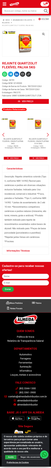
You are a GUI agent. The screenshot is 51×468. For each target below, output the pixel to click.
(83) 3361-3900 (27, 392)
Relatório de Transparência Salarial (25, 341)
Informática (25, 370)
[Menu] (4, 4)
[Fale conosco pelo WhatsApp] (44, 454)
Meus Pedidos (16, 303)
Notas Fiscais (16, 308)
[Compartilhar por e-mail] (22, 74)
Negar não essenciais (30, 457)
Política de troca (25, 337)
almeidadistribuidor (27, 400)
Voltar (45, 19)
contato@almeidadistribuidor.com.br (27, 396)
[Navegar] (3, 134)
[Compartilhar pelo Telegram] (10, 74)
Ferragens (25, 358)
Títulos (38, 303)
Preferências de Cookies (18, 462)
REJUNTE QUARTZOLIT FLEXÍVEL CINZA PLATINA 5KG (12, 141)
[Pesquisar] (46, 11)
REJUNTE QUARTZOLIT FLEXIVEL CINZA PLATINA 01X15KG (38, 141)
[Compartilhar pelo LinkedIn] (16, 74)
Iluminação (25, 366)
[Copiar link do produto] (28, 74)
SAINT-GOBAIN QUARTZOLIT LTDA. (27, 96)
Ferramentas (25, 362)
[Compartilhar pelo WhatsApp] (4, 74)
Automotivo (25, 354)
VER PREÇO (27, 101)
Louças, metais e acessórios (25, 374)
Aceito (11, 457)
